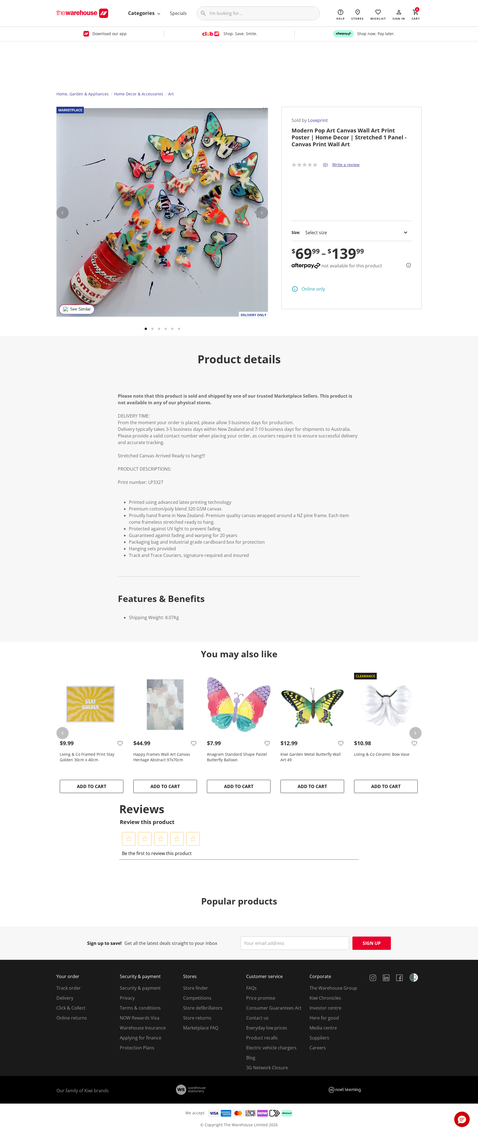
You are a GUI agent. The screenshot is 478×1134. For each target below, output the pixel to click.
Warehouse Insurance (143, 1028)
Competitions (197, 998)
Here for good (324, 1018)
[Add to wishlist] (264, 111)
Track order (68, 988)
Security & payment (140, 988)
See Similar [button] (80, 309)
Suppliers (319, 1038)
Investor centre (325, 1008)
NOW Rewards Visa (139, 1018)
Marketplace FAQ (200, 1028)
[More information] (406, 265)
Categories (142, 13)
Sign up (372, 943)
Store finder (195, 988)
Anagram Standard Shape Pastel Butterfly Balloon (237, 757)
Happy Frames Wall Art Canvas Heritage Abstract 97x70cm (161, 757)
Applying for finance (140, 1038)
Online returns (71, 1018)
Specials (178, 13)
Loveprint (318, 120)
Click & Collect (70, 1008)
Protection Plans (137, 1048)
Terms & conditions (140, 1008)
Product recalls (262, 1038)
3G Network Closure (267, 1068)
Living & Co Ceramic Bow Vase (381, 754)
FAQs (251, 988)
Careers (318, 1048)
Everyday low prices (266, 1028)
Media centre (323, 1028)
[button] (399, 14)
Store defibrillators (202, 1008)
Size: (296, 232)
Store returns (197, 1018)
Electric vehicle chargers (271, 1048)
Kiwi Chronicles (325, 998)
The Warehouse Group (333, 988)
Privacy (127, 998)
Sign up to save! (104, 943)
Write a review (346, 164)
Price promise (260, 998)
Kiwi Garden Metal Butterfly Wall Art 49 (310, 757)
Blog (250, 1058)
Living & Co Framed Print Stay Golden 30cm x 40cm (87, 757)
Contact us (257, 1018)
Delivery (64, 998)
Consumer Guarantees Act (274, 1008)
